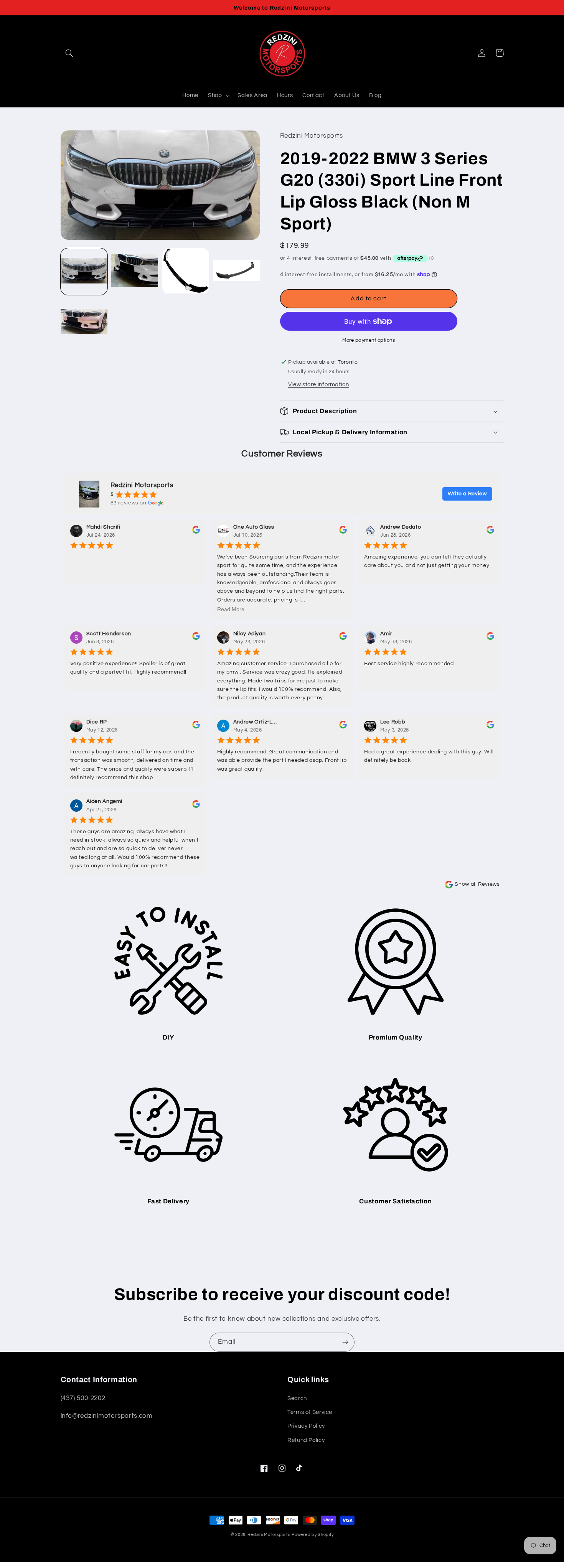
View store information (318, 384)
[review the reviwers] (196, 532)
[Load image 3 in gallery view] (185, 271)
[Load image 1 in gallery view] (84, 271)
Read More (230, 609)
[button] (69, 53)
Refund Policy (306, 1440)
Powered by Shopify (312, 1534)
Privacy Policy (306, 1426)
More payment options (368, 340)
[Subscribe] (345, 1342)
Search (297, 1398)
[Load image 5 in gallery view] (84, 321)
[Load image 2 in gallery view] (134, 271)
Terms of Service (309, 1412)
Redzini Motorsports (268, 1534)
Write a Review (467, 493)
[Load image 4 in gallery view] (236, 271)
